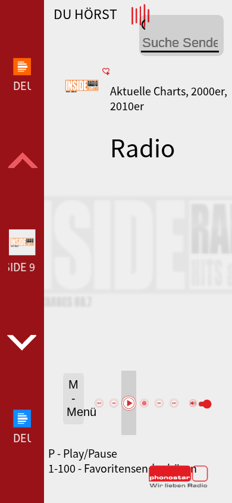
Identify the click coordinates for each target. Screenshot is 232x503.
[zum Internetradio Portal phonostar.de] (178, 485)
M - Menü (75, 398)
